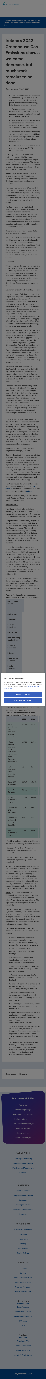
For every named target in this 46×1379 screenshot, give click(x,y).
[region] (23, 689)
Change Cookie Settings (23, 700)
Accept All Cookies (23, 694)
